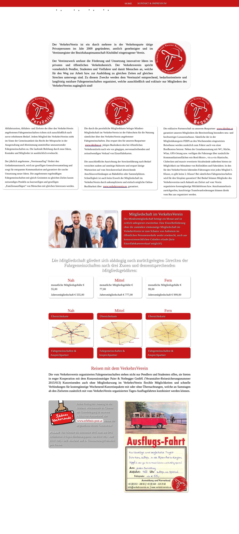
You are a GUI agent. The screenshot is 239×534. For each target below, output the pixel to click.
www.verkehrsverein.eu (115, 186)
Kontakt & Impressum (152, 3)
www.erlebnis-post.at (89, 420)
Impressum (146, 521)
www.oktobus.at (93, 145)
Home (128, 3)
